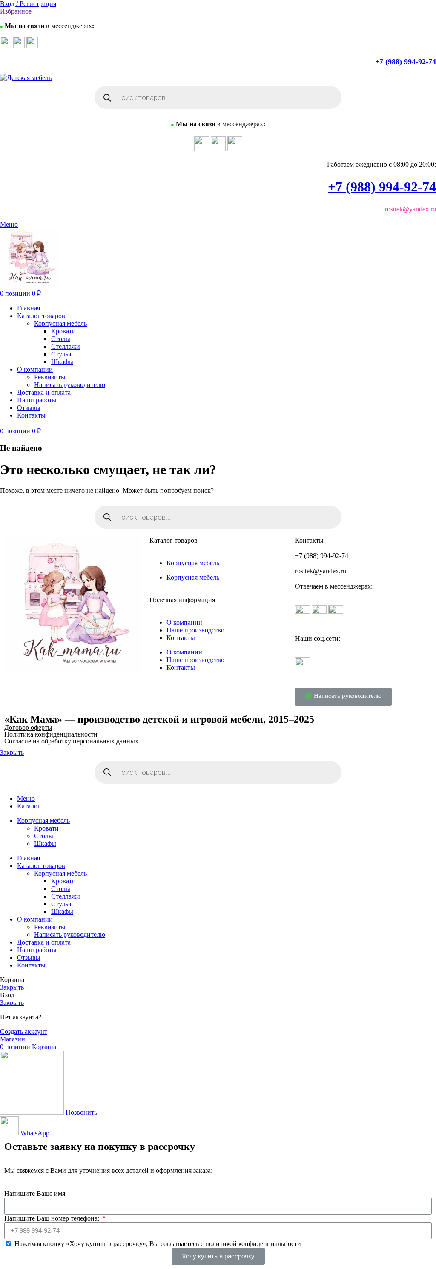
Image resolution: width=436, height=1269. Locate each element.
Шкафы (62, 361)
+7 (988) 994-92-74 (405, 61)
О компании (184, 622)
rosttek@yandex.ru (320, 571)
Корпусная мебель (60, 323)
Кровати (63, 331)
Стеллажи (65, 346)
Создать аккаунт (23, 1031)
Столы (60, 338)
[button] (343, 697)
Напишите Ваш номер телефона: (52, 1218)
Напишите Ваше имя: (35, 1193)
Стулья (61, 354)
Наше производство (195, 630)
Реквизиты (50, 377)
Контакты (180, 637)
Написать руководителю (69, 384)
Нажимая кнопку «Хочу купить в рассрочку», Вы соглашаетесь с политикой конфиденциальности (157, 1243)
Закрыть (12, 752)
